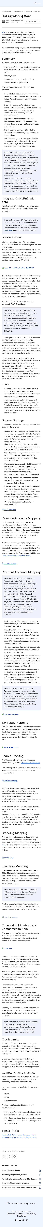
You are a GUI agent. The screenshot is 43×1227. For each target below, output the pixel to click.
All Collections (6, 11)
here (3, 845)
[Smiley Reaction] (14, 1156)
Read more (8, 230)
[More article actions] (39, 21)
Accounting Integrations (34, 11)
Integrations (18, 11)
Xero (3, 32)
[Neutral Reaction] (9, 1156)
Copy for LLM (32, 21)
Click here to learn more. (30, 763)
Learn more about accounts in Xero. (16, 556)
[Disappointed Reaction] (4, 1156)
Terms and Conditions (15, 1214)
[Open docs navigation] (39, 3)
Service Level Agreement (21, 1211)
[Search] (35, 3)
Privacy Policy (31, 1214)
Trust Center (21, 1216)
